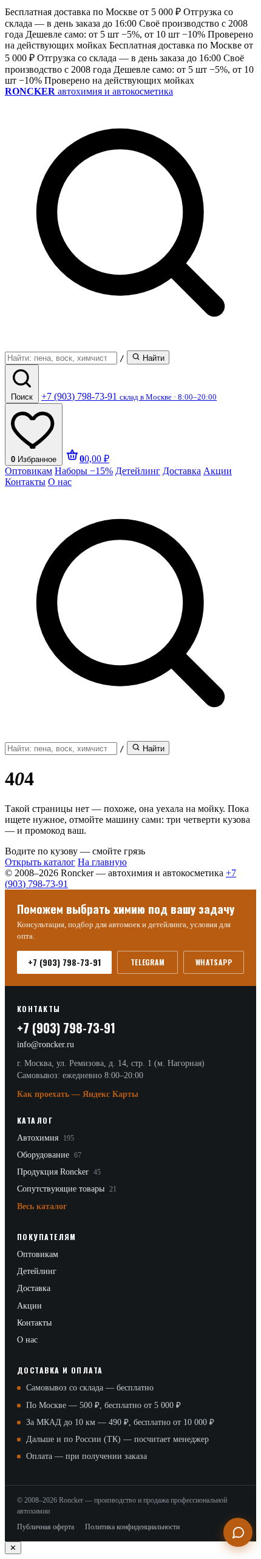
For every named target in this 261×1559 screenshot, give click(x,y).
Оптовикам (28, 471)
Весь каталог (42, 1206)
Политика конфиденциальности (132, 1527)
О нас (60, 482)
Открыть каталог (40, 862)
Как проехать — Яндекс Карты (77, 1094)
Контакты (25, 482)
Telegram (147, 962)
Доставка (182, 471)
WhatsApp (213, 962)
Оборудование (49, 1154)
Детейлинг (137, 471)
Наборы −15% (84, 471)
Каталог (35, 1120)
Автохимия (45, 1137)
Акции (217, 471)
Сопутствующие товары (67, 1188)
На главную (102, 862)
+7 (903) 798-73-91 (64, 962)
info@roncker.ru (45, 1044)
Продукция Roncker (59, 1171)
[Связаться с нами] (238, 1532)
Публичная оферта (45, 1527)
